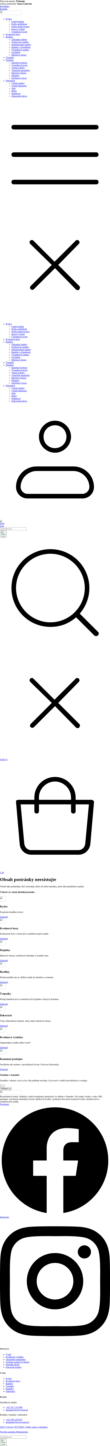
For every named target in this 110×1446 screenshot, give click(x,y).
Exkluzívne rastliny (20, 42)
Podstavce (16, 93)
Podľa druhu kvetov (20, 26)
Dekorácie (10, 80)
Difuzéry (15, 75)
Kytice (9, 19)
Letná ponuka (17, 21)
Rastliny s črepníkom (21, 47)
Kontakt (3, 9)
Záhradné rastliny (19, 39)
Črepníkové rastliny (20, 50)
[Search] (3, 534)
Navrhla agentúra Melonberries (14, 1432)
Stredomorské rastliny (21, 44)
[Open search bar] (2, 526)
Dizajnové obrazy (19, 62)
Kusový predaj (18, 29)
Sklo (13, 88)
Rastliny (9, 37)
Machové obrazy (19, 55)
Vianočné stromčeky (20, 70)
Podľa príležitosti (19, 24)
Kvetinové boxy (13, 34)
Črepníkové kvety (19, 32)
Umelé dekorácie (19, 86)
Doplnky (10, 60)
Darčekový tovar (19, 78)
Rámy (14, 91)
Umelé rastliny (18, 83)
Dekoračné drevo (19, 96)
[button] (55, 210)
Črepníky (10, 57)
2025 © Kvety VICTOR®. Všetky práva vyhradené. (24, 1427)
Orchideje (15, 52)
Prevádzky (5, 6)
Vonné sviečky (18, 68)
